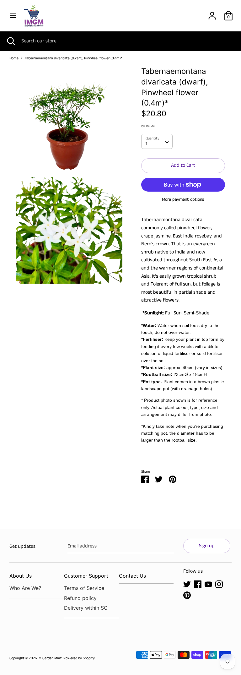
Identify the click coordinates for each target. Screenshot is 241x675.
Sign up (207, 545)
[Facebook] (197, 584)
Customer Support (86, 576)
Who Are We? (25, 588)
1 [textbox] (146, 143)
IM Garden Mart (50, 658)
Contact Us (132, 576)
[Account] (212, 13)
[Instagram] (219, 584)
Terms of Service (84, 588)
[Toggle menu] (13, 15)
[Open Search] (11, 41)
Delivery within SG (86, 608)
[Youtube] (208, 584)
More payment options (183, 200)
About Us (20, 576)
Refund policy (80, 598)
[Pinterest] (187, 595)
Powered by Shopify (79, 658)
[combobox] (157, 141)
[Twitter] (187, 584)
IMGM (150, 126)
